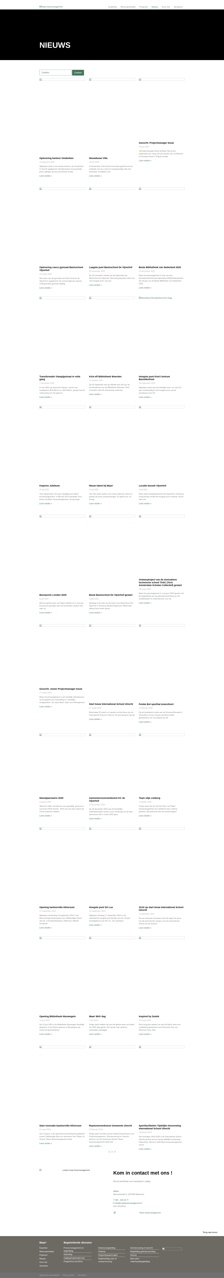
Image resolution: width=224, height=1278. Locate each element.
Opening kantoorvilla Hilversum (57, 907)
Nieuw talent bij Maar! (101, 485)
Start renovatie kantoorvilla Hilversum (60, 1125)
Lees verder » (45, 176)
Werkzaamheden (128, 7)
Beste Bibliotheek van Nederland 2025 (160, 267)
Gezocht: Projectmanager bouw (156, 143)
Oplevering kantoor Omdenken (56, 158)
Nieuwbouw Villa (98, 158)
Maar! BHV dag (97, 1016)
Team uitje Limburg (149, 798)
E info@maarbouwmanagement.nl (127, 1203)
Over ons (166, 7)
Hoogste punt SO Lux (101, 907)
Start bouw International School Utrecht (111, 704)
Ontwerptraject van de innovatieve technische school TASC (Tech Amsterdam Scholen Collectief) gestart (160, 582)
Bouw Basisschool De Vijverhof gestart (110, 595)
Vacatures (178, 7)
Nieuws (155, 7)
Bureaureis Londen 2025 (52, 595)
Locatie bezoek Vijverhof (152, 485)
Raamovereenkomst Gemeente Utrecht (110, 1125)
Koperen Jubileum (49, 485)
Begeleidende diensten (78, 1242)
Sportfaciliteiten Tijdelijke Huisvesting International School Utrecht (160, 1127)
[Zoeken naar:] (55, 72)
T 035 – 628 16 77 (120, 1200)
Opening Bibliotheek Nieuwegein (57, 1016)
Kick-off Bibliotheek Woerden (105, 376)
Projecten (143, 7)
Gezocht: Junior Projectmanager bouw (60, 689)
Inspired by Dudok (149, 1016)
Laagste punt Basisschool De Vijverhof (110, 267)
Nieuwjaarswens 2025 (51, 798)
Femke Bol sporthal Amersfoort (156, 704)
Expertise (112, 7)
